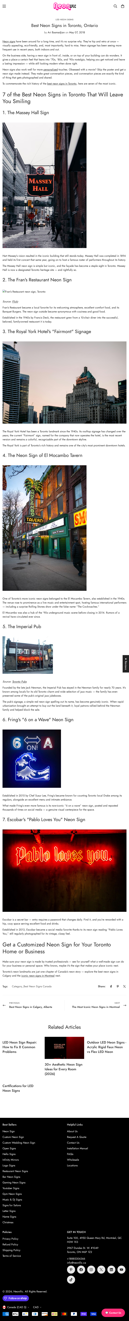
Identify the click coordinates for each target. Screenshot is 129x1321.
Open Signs (9, 1148)
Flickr (15, 301)
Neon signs (9, 41)
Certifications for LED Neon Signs (18, 1088)
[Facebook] (111, 986)
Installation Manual (77, 1148)
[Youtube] (121, 1270)
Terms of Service (12, 1256)
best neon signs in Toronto (61, 84)
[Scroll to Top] (122, 1303)
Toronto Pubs (19, 682)
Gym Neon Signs (12, 1194)
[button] (122, 6)
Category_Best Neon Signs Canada (32, 986)
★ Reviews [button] (126, 664)
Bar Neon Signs (11, 1177)
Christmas (8, 1222)
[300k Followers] (81, 1270)
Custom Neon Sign (13, 1137)
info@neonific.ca (76, 1263)
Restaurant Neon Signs (15, 1171)
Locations (72, 1165)
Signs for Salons (12, 1205)
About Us (72, 1131)
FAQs (70, 1154)
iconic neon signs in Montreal (38, 976)
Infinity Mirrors (11, 1160)
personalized (51, 69)
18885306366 (77, 1259)
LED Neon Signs (64, 19)
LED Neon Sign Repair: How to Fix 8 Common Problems (20, 1047)
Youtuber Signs (11, 1188)
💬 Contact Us (113, 1313)
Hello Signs (9, 1154)
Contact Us (73, 1143)
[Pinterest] (118, 986)
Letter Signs (9, 1211)
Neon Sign (9, 1131)
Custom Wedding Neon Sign (19, 1143)
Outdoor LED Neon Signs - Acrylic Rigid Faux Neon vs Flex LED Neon (106, 1047)
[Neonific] (64, 6)
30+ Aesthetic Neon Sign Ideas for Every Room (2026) (63, 1069)
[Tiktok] (71, 1280)
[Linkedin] (111, 1270)
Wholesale (73, 1160)
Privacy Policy (10, 1239)
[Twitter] (124, 986)
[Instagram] (91, 1270)
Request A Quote (76, 1137)
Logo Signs (9, 1165)
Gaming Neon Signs (14, 1182)
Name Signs (9, 1217)
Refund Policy (10, 1244)
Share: (102, 986)
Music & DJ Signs (12, 1200)
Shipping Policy (11, 1250)
